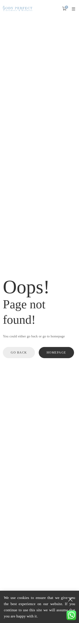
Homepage (56, 352)
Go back (19, 352)
